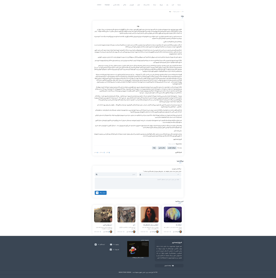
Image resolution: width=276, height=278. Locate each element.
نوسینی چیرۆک (176, 11)
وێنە (154, 148)
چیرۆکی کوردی (171, 148)
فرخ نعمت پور (176, 231)
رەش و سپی (162, 148)
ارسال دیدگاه (102, 193)
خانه (183, 11)
